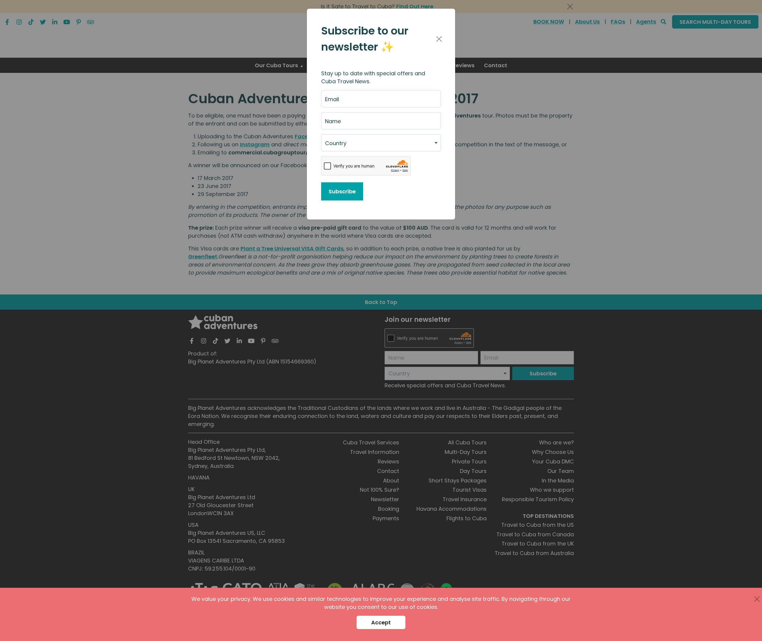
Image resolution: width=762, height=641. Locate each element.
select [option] (333, 145)
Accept (381, 622)
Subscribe (342, 191)
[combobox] (381, 142)
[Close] (439, 39)
